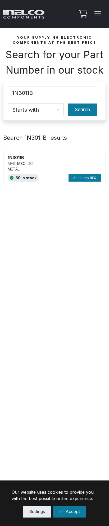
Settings (37, 511)
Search (82, 109)
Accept (73, 511)
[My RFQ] (82, 14)
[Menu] (97, 14)
